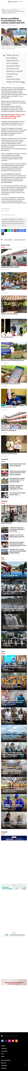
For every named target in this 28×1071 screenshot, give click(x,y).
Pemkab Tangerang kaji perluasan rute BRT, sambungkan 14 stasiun (16, 487)
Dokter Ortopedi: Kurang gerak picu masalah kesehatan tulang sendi (12, 685)
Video (3, 651)
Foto (2, 558)
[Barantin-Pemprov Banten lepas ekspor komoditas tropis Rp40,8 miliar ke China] (4, 544)
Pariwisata (4, 1065)
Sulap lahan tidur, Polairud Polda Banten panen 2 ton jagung (12, 806)
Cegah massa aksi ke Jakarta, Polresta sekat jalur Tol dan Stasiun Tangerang (17, 472)
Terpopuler (4, 459)
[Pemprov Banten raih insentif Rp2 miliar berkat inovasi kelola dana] (14, 444)
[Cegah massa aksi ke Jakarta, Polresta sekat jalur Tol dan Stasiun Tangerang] (4, 473)
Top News (4, 501)
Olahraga (3, 1068)
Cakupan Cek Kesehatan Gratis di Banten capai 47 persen (12, 719)
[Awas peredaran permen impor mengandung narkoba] (14, 1003)
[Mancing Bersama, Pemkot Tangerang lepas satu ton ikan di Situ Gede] (4, 480)
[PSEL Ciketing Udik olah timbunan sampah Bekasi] (14, 955)
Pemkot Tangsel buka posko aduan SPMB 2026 (14, 289)
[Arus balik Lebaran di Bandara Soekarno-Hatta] (14, 587)
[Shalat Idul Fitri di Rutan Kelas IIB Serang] (14, 639)
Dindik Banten (8, 239)
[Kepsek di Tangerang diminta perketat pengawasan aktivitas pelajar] (14, 257)
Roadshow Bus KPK (19, 239)
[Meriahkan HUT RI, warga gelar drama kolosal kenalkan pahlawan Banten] (4, 551)
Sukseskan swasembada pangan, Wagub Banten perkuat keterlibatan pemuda (13, 359)
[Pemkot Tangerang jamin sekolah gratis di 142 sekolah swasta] (14, 327)
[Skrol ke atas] (25, 1064)
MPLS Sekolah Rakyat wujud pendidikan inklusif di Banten (13, 522)
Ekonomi (3, 1063)
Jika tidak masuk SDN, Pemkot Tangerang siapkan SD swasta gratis (14, 429)
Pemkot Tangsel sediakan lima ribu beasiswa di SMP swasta (11, 406)
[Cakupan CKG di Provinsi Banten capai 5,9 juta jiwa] (4, 537)
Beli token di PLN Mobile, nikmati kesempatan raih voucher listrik (11, 382)
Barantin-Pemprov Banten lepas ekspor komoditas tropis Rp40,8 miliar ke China (17, 544)
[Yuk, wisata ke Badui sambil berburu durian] (4, 495)
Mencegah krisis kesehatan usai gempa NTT (13, 927)
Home (5, 10)
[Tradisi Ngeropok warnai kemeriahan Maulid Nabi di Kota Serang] (4, 530)
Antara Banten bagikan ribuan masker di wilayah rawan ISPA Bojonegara (14, 824)
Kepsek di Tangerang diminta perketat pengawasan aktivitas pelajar (13, 266)
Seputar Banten (13, 10)
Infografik (4, 832)
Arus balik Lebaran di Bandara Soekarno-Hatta (14, 592)
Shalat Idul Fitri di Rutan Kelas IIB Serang (14, 644)
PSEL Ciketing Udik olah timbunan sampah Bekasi (12, 975)
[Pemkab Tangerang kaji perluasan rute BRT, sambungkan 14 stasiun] (4, 488)
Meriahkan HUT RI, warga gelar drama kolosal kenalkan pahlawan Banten (17, 551)
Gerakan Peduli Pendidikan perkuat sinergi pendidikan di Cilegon (14, 667)
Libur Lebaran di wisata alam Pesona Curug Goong (13, 627)
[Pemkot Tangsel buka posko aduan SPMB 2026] (14, 280)
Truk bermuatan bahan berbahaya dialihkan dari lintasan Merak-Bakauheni (12, 737)
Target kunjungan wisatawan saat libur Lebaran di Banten (14, 609)
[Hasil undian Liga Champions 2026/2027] (14, 859)
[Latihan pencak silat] (14, 570)
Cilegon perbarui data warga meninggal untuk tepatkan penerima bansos (13, 702)
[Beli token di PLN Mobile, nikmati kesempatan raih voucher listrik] (14, 374)
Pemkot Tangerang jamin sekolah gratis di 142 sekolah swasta (14, 336)
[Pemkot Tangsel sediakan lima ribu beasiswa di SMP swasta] (14, 397)
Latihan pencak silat (10, 576)
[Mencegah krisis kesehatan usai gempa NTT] (14, 907)
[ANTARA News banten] (15, 1)
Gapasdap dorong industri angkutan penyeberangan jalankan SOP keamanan (12, 771)
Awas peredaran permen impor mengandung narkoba (13, 1023)
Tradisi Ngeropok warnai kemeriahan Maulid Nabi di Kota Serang (16, 529)
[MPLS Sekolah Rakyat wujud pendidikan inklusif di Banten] (14, 513)
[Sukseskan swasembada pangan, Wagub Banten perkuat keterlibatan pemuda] (14, 350)
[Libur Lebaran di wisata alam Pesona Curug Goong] (14, 622)
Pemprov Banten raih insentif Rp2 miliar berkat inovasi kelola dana (13, 452)
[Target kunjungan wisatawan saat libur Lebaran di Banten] (14, 605)
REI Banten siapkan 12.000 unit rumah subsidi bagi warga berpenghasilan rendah (13, 116)
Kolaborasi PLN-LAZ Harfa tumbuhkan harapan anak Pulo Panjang (12, 312)
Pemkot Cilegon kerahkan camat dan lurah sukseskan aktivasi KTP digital (13, 754)
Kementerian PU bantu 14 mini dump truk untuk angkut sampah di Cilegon (13, 789)
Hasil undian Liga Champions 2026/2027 (13, 879)
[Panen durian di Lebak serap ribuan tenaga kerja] (4, 466)
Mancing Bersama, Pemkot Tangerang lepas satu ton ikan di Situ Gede (17, 480)
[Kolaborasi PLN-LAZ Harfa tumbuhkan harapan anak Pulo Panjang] (14, 304)
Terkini (3, 1046)
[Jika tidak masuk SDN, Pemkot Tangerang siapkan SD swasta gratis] (14, 420)
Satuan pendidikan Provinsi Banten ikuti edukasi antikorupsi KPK (13, 12)
